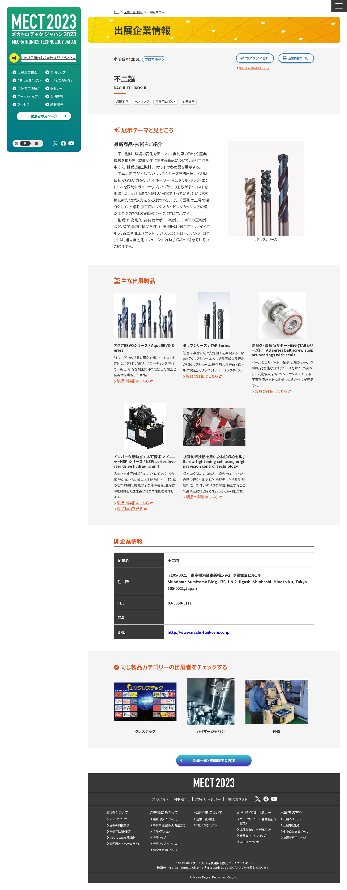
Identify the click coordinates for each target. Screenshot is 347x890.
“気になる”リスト (29, 80)
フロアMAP (153, 59)
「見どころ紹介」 (61, 80)
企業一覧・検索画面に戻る (213, 760)
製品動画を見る (130, 508)
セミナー (56, 88)
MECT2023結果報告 (122, 837)
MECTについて (118, 819)
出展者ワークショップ (253, 836)
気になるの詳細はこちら (254, 68)
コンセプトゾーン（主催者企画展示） (258, 821)
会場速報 (56, 96)
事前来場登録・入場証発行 (169, 825)
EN (36, 143)
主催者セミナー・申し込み (255, 829)
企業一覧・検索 (206, 819)
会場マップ (58, 72)
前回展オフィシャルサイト (125, 844)
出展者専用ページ (44, 116)
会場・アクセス (161, 831)
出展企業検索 (27, 72)
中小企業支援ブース (296, 831)
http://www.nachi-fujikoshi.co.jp (198, 632)
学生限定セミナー (251, 842)
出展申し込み (292, 825)
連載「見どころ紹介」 (165, 819)
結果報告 (56, 104)
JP (25, 143)
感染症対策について (165, 850)
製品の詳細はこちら (133, 381)
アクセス (23, 104)
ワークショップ (27, 96)
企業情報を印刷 (298, 58)
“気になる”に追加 (256, 58)
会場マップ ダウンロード (167, 844)
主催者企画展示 (29, 88)
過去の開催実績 (119, 825)
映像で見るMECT (120, 831)
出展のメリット (292, 819)
